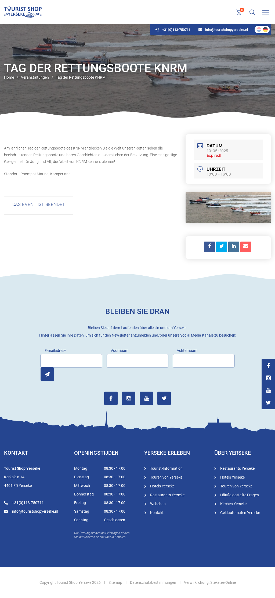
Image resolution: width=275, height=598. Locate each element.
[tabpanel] (137, 71)
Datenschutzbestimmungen (153, 582)
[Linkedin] (233, 247)
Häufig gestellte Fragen (239, 495)
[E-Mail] (245, 247)
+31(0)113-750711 (176, 30)
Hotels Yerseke (162, 486)
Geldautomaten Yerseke (240, 513)
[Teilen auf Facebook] (209, 247)
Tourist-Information (166, 468)
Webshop (158, 504)
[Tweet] (221, 247)
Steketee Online (223, 582)
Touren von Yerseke (166, 477)
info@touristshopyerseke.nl (226, 30)
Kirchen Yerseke (233, 504)
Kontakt (157, 513)
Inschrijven (47, 374)
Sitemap (115, 582)
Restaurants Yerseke (167, 495)
